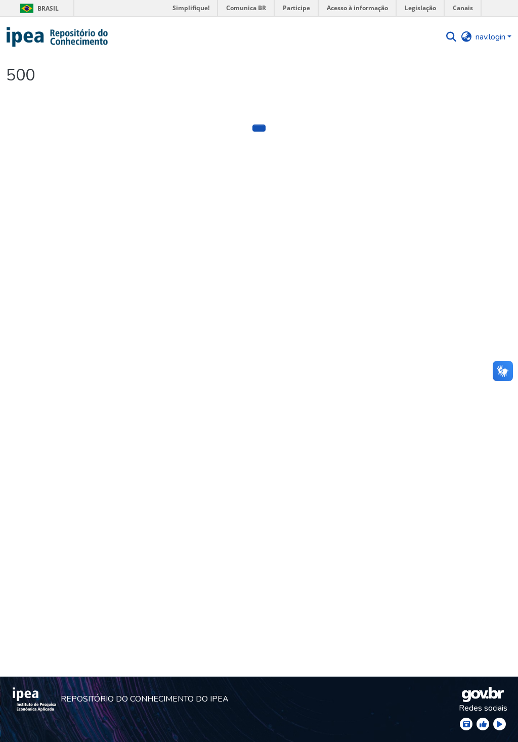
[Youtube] (499, 724)
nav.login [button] (491, 37)
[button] (57, 37)
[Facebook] (483, 724)
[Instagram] (466, 724)
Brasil (37, 8)
